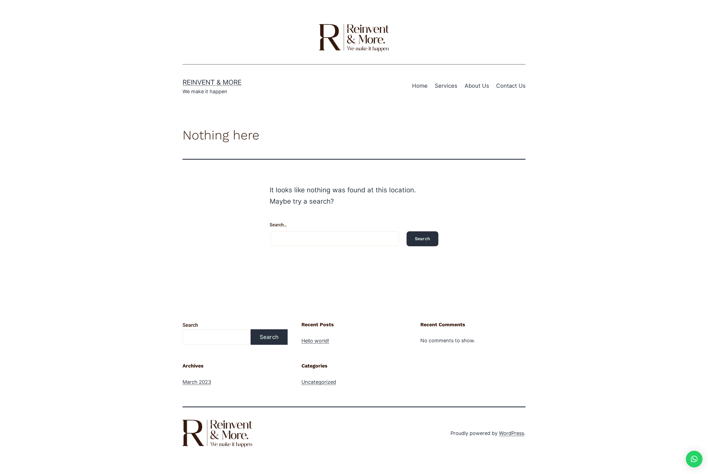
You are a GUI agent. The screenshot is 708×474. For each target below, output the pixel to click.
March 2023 (197, 382)
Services (446, 85)
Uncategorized (318, 382)
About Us (477, 85)
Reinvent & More (212, 82)
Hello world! (315, 341)
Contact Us (510, 85)
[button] (694, 459)
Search (190, 325)
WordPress (511, 433)
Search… (278, 224)
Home (420, 85)
